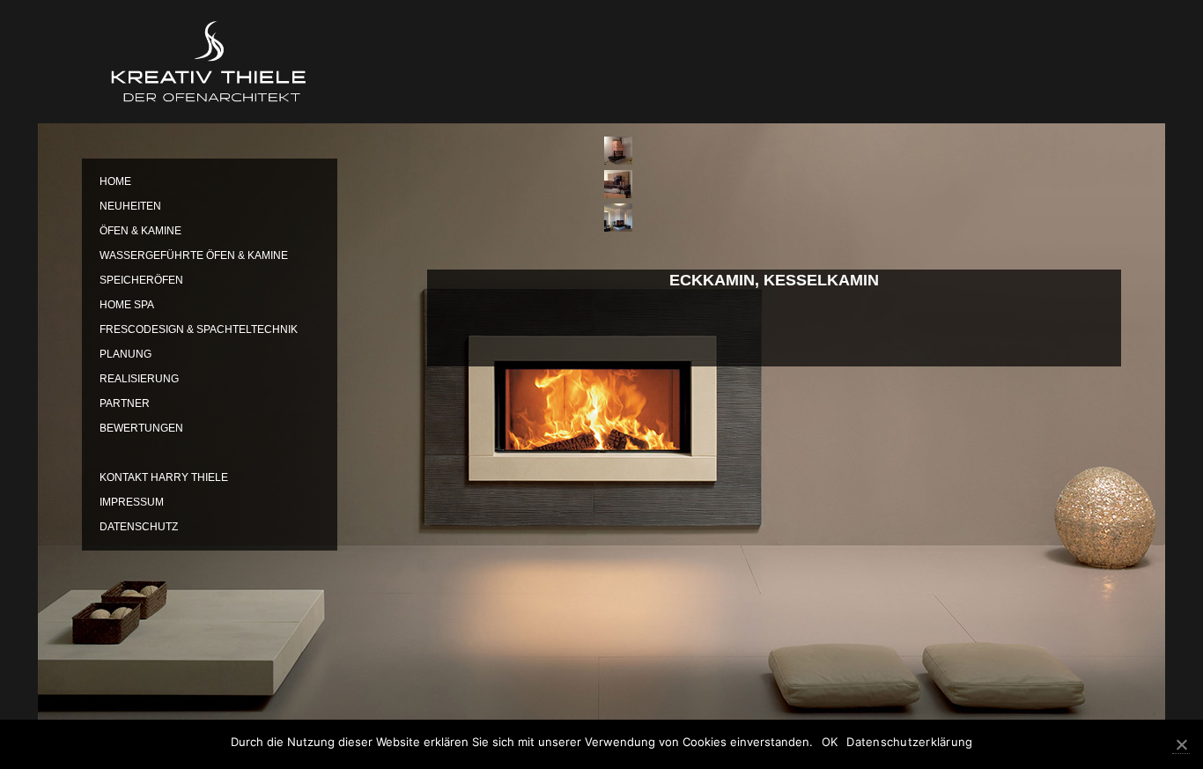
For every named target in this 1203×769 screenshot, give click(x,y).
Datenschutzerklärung (909, 742)
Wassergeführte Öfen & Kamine (194, 255)
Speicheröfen (141, 280)
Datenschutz (139, 527)
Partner (125, 403)
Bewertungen (141, 428)
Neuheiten (130, 206)
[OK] (1181, 745)
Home (115, 181)
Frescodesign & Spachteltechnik (199, 329)
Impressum (132, 502)
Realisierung (139, 379)
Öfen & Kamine (140, 231)
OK (830, 742)
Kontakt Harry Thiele (164, 477)
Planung (125, 354)
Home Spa (127, 305)
